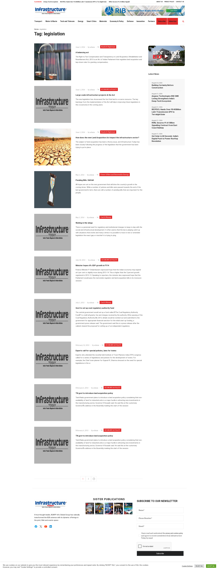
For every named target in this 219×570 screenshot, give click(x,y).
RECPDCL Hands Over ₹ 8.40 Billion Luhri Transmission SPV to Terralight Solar (70, 2)
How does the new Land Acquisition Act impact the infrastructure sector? (107, 138)
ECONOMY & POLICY (109, 89)
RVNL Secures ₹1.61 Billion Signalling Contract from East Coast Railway (117, 2)
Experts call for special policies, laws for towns (96, 351)
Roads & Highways (108, 47)
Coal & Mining (105, 217)
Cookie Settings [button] (187, 566)
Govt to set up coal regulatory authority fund (95, 308)
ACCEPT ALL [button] (211, 566)
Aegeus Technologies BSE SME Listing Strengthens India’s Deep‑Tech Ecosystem (165, 98)
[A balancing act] (52, 61)
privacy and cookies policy (174, 533)
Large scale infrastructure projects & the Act (95, 95)
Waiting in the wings (84, 223)
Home (36, 29)
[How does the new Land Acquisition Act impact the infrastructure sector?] (52, 147)
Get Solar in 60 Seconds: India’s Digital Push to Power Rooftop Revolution (165, 138)
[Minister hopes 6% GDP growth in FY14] (52, 274)
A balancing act (82, 52)
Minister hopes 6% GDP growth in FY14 (92, 265)
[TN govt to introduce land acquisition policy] (52, 402)
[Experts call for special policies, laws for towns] (52, 360)
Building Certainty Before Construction (162, 86)
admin (92, 47)
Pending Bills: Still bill (85, 180)
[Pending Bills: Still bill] (52, 189)
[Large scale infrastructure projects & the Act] (52, 104)
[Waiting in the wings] (52, 232)
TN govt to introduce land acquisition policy (94, 393)
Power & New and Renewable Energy (114, 175)
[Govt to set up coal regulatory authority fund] (52, 317)
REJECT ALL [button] (199, 566)
